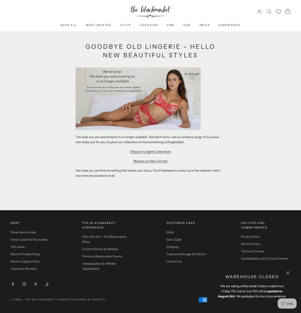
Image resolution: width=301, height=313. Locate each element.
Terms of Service (253, 251)
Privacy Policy (250, 237)
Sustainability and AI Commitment (264, 259)
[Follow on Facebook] (13, 284)
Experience (230, 25)
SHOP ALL (69, 25)
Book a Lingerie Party (25, 261)
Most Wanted (98, 25)
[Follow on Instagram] (24, 284)
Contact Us (174, 261)
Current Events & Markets (100, 249)
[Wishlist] (278, 11)
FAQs (170, 232)
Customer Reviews (24, 269)
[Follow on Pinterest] (35, 284)
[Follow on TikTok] (47, 284)
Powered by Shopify (88, 299)
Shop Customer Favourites (29, 240)
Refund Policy (250, 244)
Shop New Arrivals (23, 232)
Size (187, 25)
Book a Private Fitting (25, 254)
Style (125, 25)
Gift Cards (18, 247)
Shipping (172, 247)
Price (205, 25)
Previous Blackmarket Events (102, 256)
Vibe (171, 25)
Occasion (149, 25)
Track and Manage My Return (186, 254)
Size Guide (173, 240)
